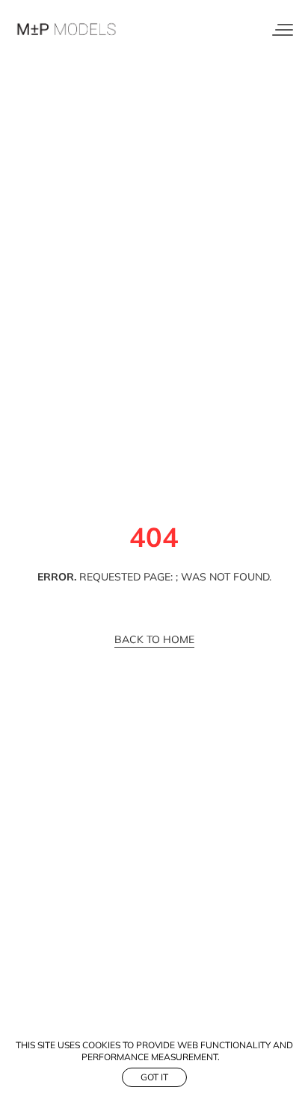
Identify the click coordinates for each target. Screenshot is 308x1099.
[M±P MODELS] (67, 30)
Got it (154, 1077)
